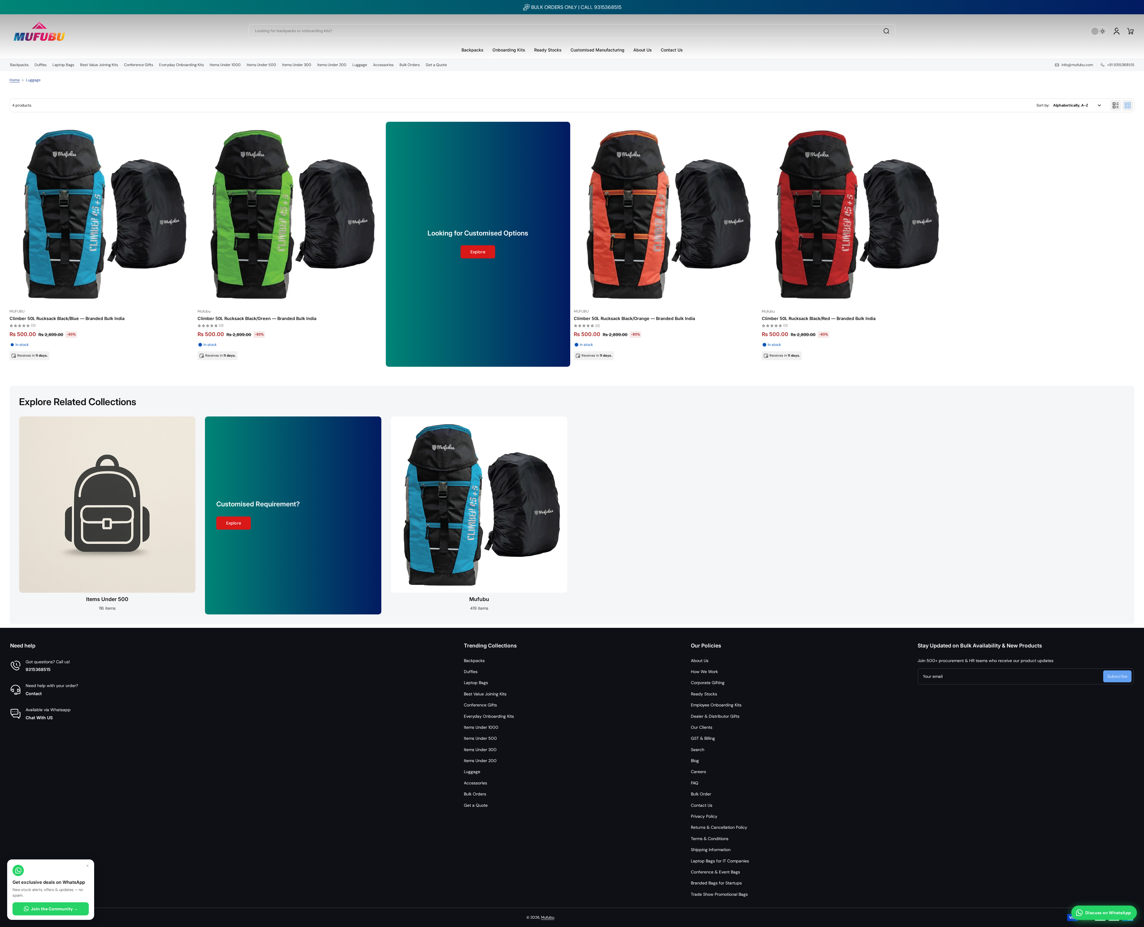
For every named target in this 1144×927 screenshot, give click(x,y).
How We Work (704, 671)
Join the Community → (54, 909)
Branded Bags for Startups (716, 883)
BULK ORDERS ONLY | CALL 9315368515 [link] (576, 7)
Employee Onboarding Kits (716, 705)
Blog (695, 760)
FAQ (694, 783)
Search (697, 749)
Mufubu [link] (479, 599)
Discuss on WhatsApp (1108, 912)
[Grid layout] (1127, 105)
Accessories (383, 65)
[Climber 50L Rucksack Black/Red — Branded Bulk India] (854, 214)
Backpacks (19, 65)
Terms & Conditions (709, 838)
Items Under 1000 (225, 65)
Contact (34, 693)
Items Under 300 (296, 65)
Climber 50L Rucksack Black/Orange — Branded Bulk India (634, 318)
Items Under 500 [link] (107, 599)
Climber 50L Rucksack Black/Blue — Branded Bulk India (67, 318)
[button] (1130, 31)
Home (15, 80)
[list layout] (1115, 105)
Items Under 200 (331, 65)
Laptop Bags (63, 65)
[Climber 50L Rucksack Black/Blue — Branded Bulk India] (102, 214)
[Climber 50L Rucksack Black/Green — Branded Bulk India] (290, 214)
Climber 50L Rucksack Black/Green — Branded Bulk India (257, 318)
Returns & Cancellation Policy (719, 827)
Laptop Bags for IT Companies (720, 861)
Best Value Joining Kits (99, 65)
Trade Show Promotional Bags (719, 894)
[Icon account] (1116, 31)
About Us (699, 660)
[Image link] (107, 515)
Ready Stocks (704, 694)
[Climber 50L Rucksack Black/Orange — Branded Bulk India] (666, 214)
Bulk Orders (410, 65)
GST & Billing (703, 738)
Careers (698, 771)
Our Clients (701, 727)
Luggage (359, 65)
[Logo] (39, 31)
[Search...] (886, 31)
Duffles (40, 65)
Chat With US (39, 717)
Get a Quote (436, 65)
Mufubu (547, 917)
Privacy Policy (704, 816)
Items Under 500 (261, 65)
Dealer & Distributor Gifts (715, 716)
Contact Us (701, 805)
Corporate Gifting (708, 682)
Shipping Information (710, 849)
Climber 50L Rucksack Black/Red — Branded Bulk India (819, 318)
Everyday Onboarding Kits (181, 65)
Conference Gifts (138, 65)
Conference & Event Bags (715, 872)
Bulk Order (701, 794)
